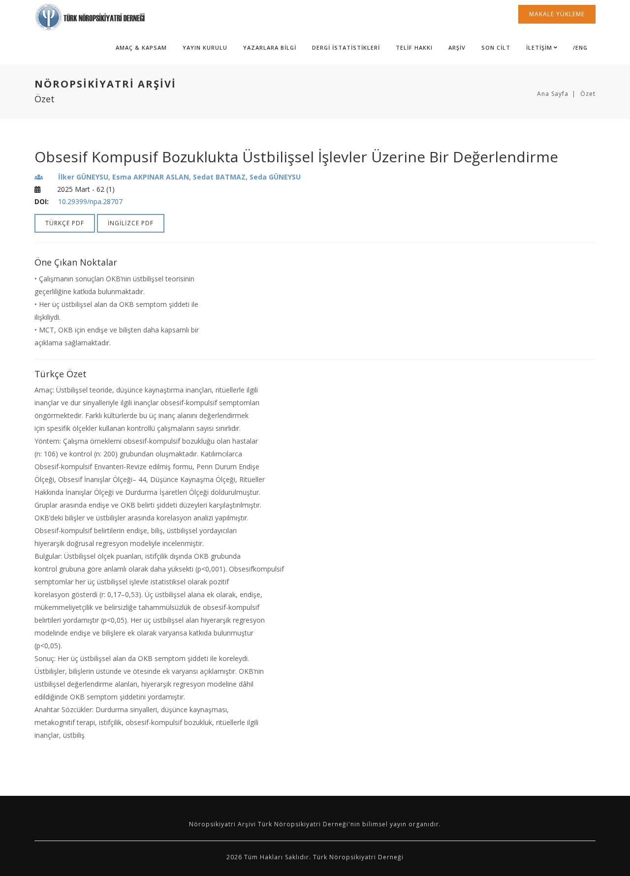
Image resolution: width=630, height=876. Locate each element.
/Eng (580, 47)
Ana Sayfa (552, 94)
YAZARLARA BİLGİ (269, 47)
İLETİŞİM (539, 47)
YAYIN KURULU (205, 47)
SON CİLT (495, 47)
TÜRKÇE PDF (64, 223)
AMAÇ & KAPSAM (141, 47)
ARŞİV (457, 47)
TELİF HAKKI (414, 47)
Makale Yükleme (557, 14)
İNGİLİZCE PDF (131, 223)
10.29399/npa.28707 (90, 201)
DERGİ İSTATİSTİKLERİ (346, 47)
